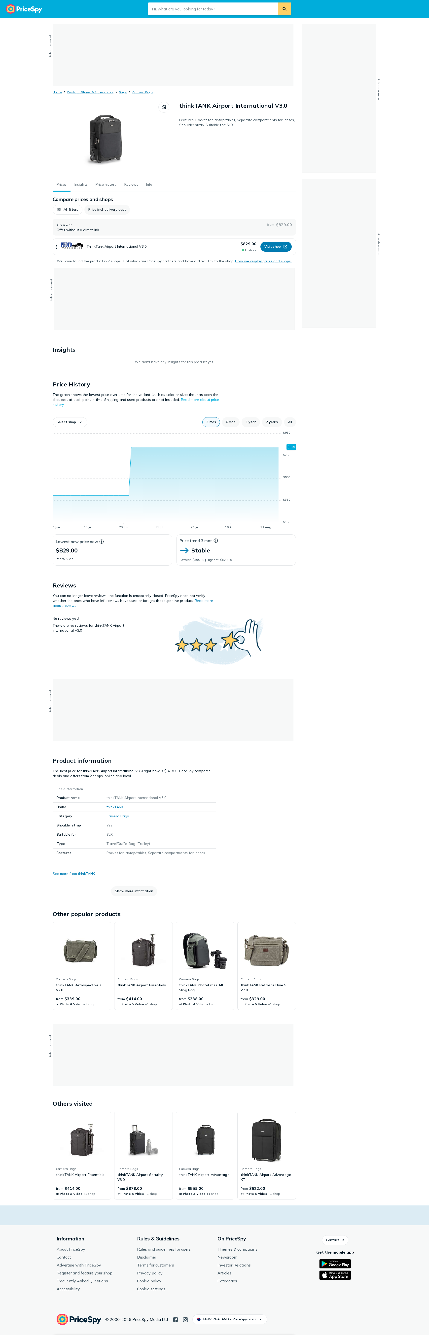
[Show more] (57, 247)
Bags (123, 92)
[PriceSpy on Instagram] (185, 1319)
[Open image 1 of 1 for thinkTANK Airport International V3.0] (105, 139)
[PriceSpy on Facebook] (176, 1319)
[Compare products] (163, 107)
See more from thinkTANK (74, 873)
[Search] (284, 8)
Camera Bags (142, 92)
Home (57, 92)
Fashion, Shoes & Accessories (90, 92)
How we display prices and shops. (263, 261)
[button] (67, 210)
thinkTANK (115, 807)
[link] (82, 966)
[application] (174, 480)
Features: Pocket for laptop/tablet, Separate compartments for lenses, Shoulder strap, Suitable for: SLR (237, 122)
